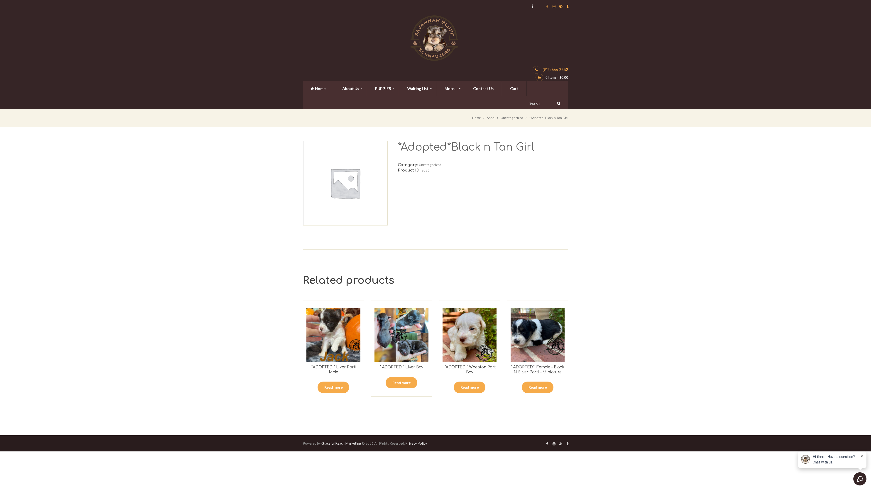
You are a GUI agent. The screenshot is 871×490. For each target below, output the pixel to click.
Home (476, 118)
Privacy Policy (416, 443)
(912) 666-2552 (555, 70)
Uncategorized (512, 118)
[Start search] (558, 103)
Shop (490, 118)
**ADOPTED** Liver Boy (401, 367)
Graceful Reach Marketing (341, 443)
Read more (333, 387)
